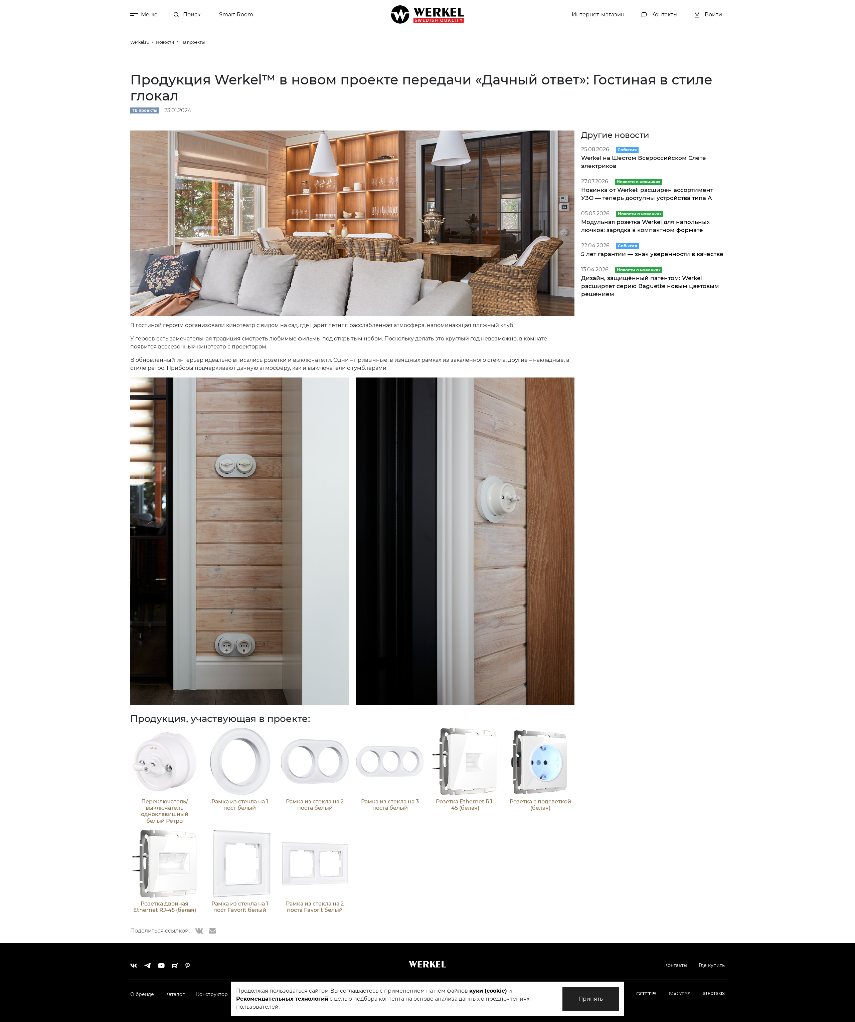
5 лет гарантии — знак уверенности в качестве (652, 254)
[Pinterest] (187, 964)
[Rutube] (175, 964)
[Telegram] (147, 964)
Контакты (675, 965)
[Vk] (133, 964)
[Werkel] (427, 14)
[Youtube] (161, 964)
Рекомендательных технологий (282, 999)
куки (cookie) (488, 991)
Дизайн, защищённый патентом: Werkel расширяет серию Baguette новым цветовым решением (650, 286)
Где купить (712, 965)
